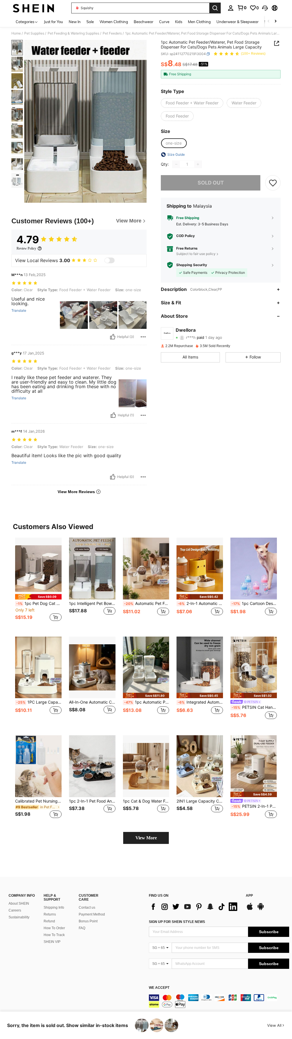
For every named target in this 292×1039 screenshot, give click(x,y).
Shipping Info (54, 908)
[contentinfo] (219, 1001)
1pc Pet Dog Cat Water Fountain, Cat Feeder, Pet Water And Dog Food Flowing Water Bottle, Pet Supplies (39, 603)
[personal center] (230, 8)
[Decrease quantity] (176, 164)
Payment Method (92, 914)
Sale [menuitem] (90, 21)
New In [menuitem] (75, 21)
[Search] (215, 8)
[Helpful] (112, 336)
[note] (38, 596)
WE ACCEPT (159, 988)
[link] (242, 7)
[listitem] (38, 582)
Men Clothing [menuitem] (199, 21)
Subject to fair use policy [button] (196, 254)
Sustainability (19, 917)
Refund (49, 921)
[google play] (261, 909)
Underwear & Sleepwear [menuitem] (237, 21)
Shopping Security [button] (191, 265)
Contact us (87, 908)
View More (146, 837)
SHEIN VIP (52, 942)
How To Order (54, 928)
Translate (18, 311)
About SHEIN (19, 904)
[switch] (109, 260)
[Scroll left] (269, 21)
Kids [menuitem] (178, 21)
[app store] (250, 909)
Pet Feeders (112, 33)
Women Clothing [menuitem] (114, 21)
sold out (211, 183)
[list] (194, 906)
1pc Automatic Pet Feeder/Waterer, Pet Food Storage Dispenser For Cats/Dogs (146, 702)
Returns (50, 914)
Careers (15, 910)
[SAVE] (273, 183)
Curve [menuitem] (164, 21)
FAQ (82, 928)
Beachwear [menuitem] (143, 21)
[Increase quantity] (198, 164)
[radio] (192, 103)
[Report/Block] (143, 336)
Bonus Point (88, 921)
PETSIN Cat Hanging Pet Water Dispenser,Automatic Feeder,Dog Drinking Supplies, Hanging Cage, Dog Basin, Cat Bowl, (254, 707)
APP (249, 896)
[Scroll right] (275, 21)
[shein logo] (33, 8)
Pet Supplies (34, 33)
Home (16, 33)
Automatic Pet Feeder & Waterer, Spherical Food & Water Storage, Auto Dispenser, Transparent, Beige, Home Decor (146, 603)
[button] (264, 8)
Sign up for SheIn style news (177, 922)
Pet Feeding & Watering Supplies (73, 33)
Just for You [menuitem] (53, 21)
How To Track (54, 935)
